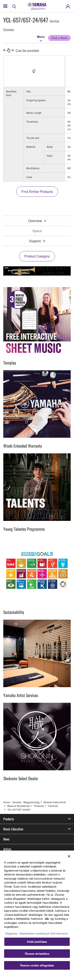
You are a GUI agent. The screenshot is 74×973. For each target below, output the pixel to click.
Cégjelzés (11, 933)
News (6, 839)
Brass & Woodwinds (18, 806)
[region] (37, 912)
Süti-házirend (58, 933)
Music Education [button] (13, 828)
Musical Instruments (55, 802)
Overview (35, 220)
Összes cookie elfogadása (37, 965)
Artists (7, 849)
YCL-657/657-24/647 (19, 809)
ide (47, 919)
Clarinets (53, 806)
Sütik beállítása (37, 942)
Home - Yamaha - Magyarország (21, 802)
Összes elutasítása (37, 954)
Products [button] (8, 818)
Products (39, 806)
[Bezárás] (69, 856)
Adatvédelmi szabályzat (34, 933)
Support (35, 241)
